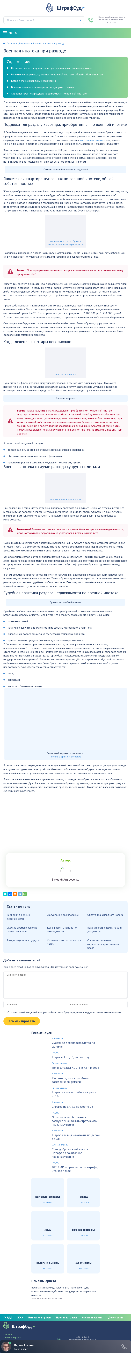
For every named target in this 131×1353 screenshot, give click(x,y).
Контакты (7, 1334)
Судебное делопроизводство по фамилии (73, 1044)
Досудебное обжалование (63, 914)
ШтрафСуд (71, 7)
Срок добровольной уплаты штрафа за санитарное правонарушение (70, 1153)
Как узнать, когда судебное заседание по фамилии (70, 1080)
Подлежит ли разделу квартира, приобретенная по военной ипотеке (51, 68)
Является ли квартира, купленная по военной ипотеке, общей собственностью (57, 74)
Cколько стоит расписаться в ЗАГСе (64, 942)
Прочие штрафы (59, 1063)
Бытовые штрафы (60, 1145)
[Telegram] (20, 894)
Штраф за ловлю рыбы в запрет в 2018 (74, 1094)
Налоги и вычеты (92, 1317)
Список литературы (12, 1337)
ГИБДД (55, 1052)
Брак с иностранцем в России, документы (104, 929)
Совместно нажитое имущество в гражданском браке (103, 944)
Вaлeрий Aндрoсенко (65, 879)
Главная (11, 43)
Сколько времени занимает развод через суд (23, 929)
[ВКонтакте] (10, 894)
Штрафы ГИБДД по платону (70, 1057)
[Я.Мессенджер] (5, 894)
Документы (24, 43)
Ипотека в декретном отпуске (65, 499)
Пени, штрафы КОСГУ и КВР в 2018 (75, 1068)
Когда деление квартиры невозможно (33, 80)
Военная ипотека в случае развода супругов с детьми (42, 87)
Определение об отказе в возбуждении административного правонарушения (74, 1120)
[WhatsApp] (25, 894)
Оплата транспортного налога (105, 914)
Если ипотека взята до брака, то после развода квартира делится (65, 243)
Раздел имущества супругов (23, 940)
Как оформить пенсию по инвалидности (62, 929)
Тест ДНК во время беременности (18, 916)
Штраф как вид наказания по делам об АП (76, 1137)
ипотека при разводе (92, 140)
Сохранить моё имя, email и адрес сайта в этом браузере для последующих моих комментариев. (65, 1012)
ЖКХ (20, 1317)
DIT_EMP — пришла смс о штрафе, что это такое (74, 1169)
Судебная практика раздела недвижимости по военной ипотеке (49, 93)
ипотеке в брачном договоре (65, 756)
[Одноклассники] (15, 894)
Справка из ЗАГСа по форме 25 (72, 1107)
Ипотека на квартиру (65, 374)
